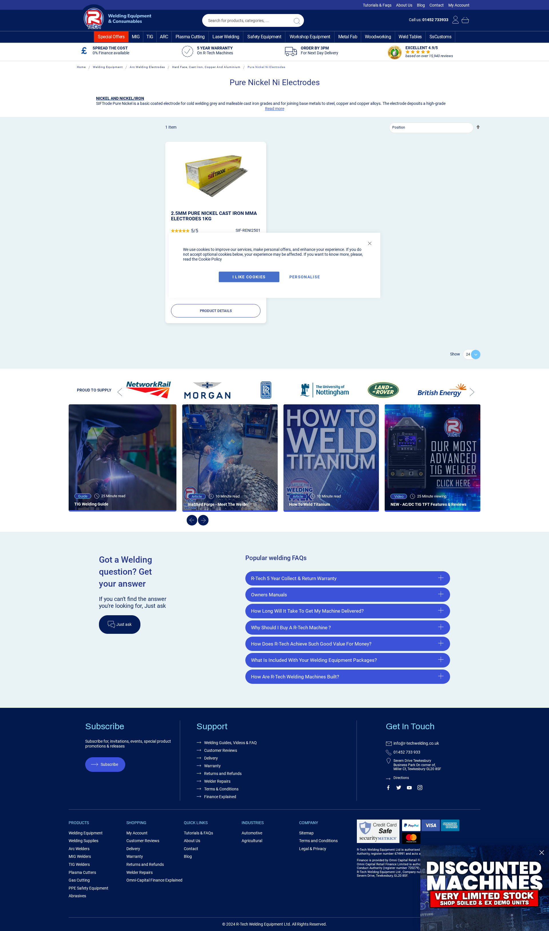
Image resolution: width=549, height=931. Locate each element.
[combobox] (253, 20)
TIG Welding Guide (91, 504)
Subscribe (109, 764)
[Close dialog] (542, 853)
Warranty (212, 766)
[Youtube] (409, 788)
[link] (484, 888)
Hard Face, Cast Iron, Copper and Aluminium (206, 67)
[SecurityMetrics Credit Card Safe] (378, 842)
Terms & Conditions (221, 789)
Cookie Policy (210, 259)
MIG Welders (80, 856)
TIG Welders (79, 864)
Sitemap (306, 833)
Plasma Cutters (82, 872)
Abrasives (77, 896)
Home (81, 67)
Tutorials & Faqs (377, 5)
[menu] (275, 36)
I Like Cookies (249, 277)
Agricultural (252, 840)
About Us (404, 5)
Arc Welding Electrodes (147, 67)
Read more (274, 108)
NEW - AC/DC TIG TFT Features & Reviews (428, 504)
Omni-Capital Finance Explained (154, 880)
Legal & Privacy (312, 848)
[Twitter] (398, 788)
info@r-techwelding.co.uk (416, 743)
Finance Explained (220, 796)
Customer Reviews (220, 750)
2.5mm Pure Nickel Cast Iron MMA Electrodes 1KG (214, 215)
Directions (401, 778)
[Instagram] (419, 788)
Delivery (211, 758)
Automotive (252, 833)
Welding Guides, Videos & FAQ (230, 742)
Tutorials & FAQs (198, 833)
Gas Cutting (79, 880)
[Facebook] (388, 788)
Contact (436, 5)
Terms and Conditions (318, 840)
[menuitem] (111, 36)
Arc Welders (79, 848)
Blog (421, 5)
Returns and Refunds (223, 773)
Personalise (304, 277)
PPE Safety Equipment (88, 888)
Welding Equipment (108, 67)
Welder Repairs (217, 781)
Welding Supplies (83, 840)
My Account (459, 5)
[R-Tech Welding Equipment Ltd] (115, 18)
